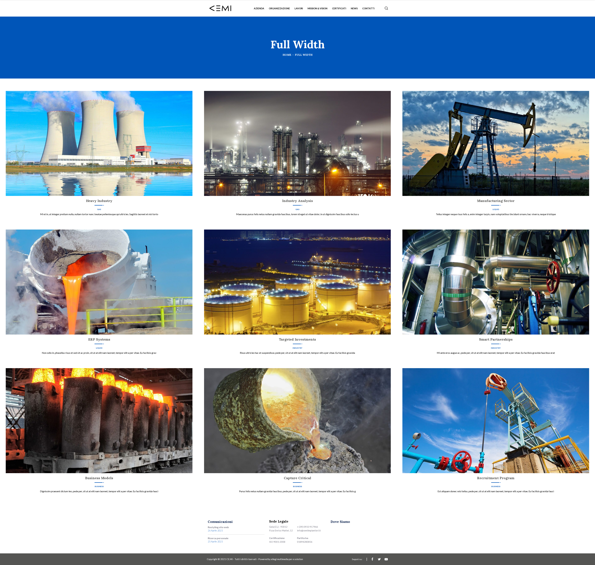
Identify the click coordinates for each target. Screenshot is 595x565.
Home (287, 55)
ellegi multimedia (279, 559)
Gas (99, 209)
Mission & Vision (317, 8)
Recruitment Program (495, 478)
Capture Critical (297, 478)
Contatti (368, 8)
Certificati (339, 8)
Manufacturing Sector (496, 201)
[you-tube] (386, 559)
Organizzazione (279, 8)
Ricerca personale (218, 538)
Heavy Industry (99, 201)
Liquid (496, 209)
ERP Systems (99, 339)
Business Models (99, 478)
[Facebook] (372, 559)
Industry (297, 348)
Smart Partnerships (496, 339)
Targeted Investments (297, 339)
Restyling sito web (218, 527)
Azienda (259, 8)
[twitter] (379, 559)
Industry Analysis (297, 201)
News (354, 8)
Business (99, 486)
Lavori (299, 8)
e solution (298, 559)
